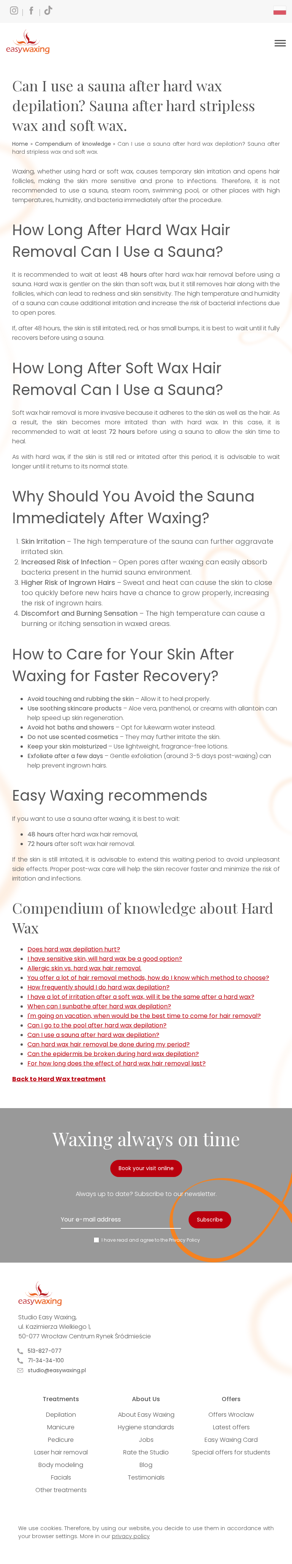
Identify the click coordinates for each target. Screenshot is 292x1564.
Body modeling (60, 1464)
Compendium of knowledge (73, 144)
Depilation (61, 1414)
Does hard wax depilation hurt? (73, 949)
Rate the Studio (146, 1452)
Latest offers (231, 1427)
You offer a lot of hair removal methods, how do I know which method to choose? (148, 977)
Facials (61, 1477)
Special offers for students (231, 1452)
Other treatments (61, 1490)
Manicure (61, 1427)
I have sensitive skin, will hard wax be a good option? (104, 958)
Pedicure (61, 1439)
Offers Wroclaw (231, 1414)
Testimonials (146, 1477)
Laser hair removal (61, 1452)
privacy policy (131, 1536)
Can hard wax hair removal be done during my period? (108, 1044)
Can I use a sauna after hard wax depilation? (93, 1034)
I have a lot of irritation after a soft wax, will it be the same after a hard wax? (140, 996)
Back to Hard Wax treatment (59, 1079)
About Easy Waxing (146, 1414)
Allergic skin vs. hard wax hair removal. (84, 968)
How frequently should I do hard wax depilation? (98, 987)
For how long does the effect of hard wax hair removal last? (116, 1063)
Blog (146, 1464)
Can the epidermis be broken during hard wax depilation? (113, 1054)
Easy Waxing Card (231, 1439)
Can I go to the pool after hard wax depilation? (97, 1025)
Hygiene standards (146, 1427)
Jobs (146, 1439)
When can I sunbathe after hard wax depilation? (99, 1006)
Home (20, 144)
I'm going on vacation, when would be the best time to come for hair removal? (144, 1015)
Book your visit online (146, 1168)
